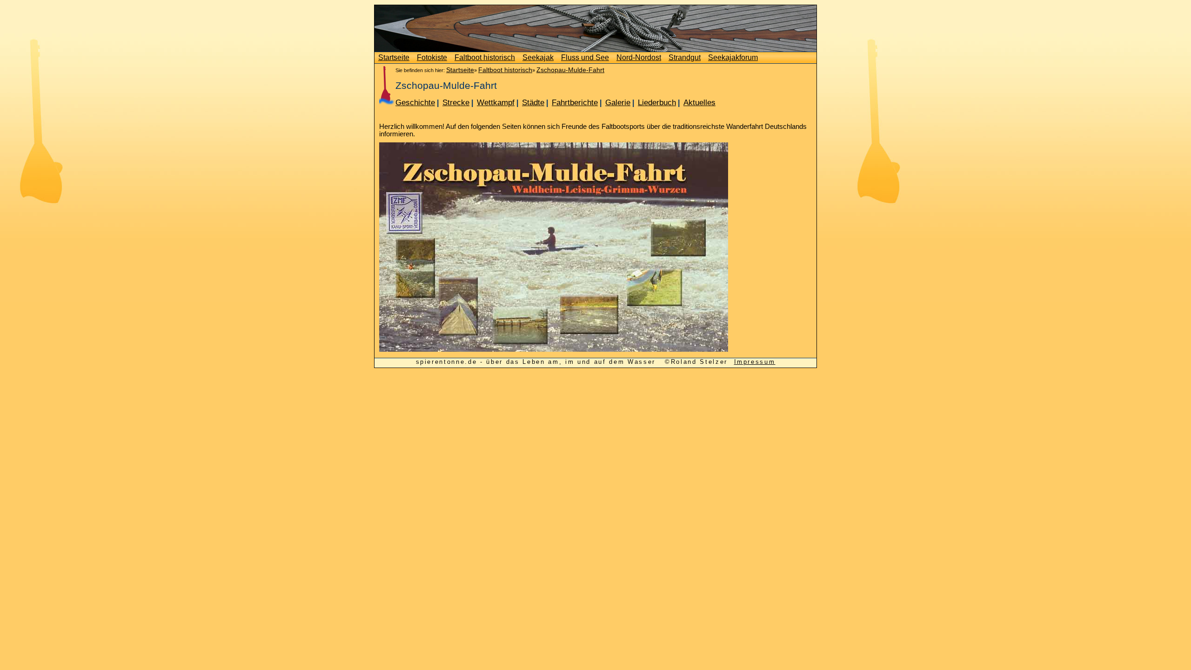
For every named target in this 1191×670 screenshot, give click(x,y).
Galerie (617, 102)
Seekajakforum (733, 57)
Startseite (393, 57)
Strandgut (685, 57)
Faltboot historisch (485, 57)
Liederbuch (657, 102)
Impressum (755, 361)
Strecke (455, 102)
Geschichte (415, 102)
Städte (533, 102)
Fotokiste (432, 57)
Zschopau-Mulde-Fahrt (570, 70)
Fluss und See (585, 57)
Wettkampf (496, 102)
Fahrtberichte (575, 102)
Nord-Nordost (638, 57)
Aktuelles (699, 102)
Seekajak (538, 57)
